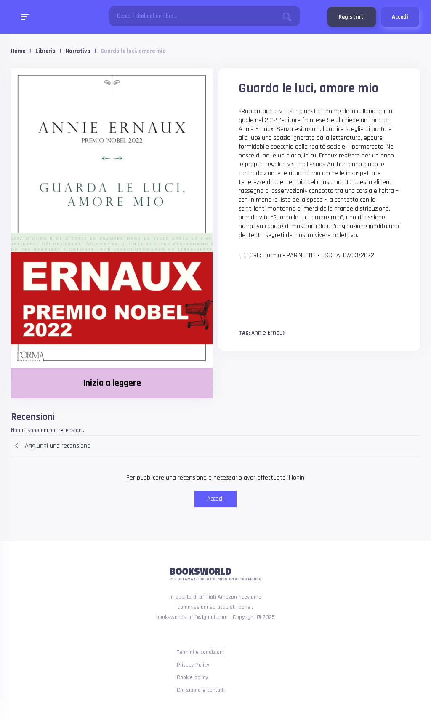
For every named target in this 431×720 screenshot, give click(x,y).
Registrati (351, 17)
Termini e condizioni (200, 652)
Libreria (45, 51)
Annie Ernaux (268, 333)
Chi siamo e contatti (201, 690)
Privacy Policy (193, 665)
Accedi (400, 17)
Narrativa (78, 51)
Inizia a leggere (112, 383)
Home (18, 51)
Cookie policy (192, 677)
